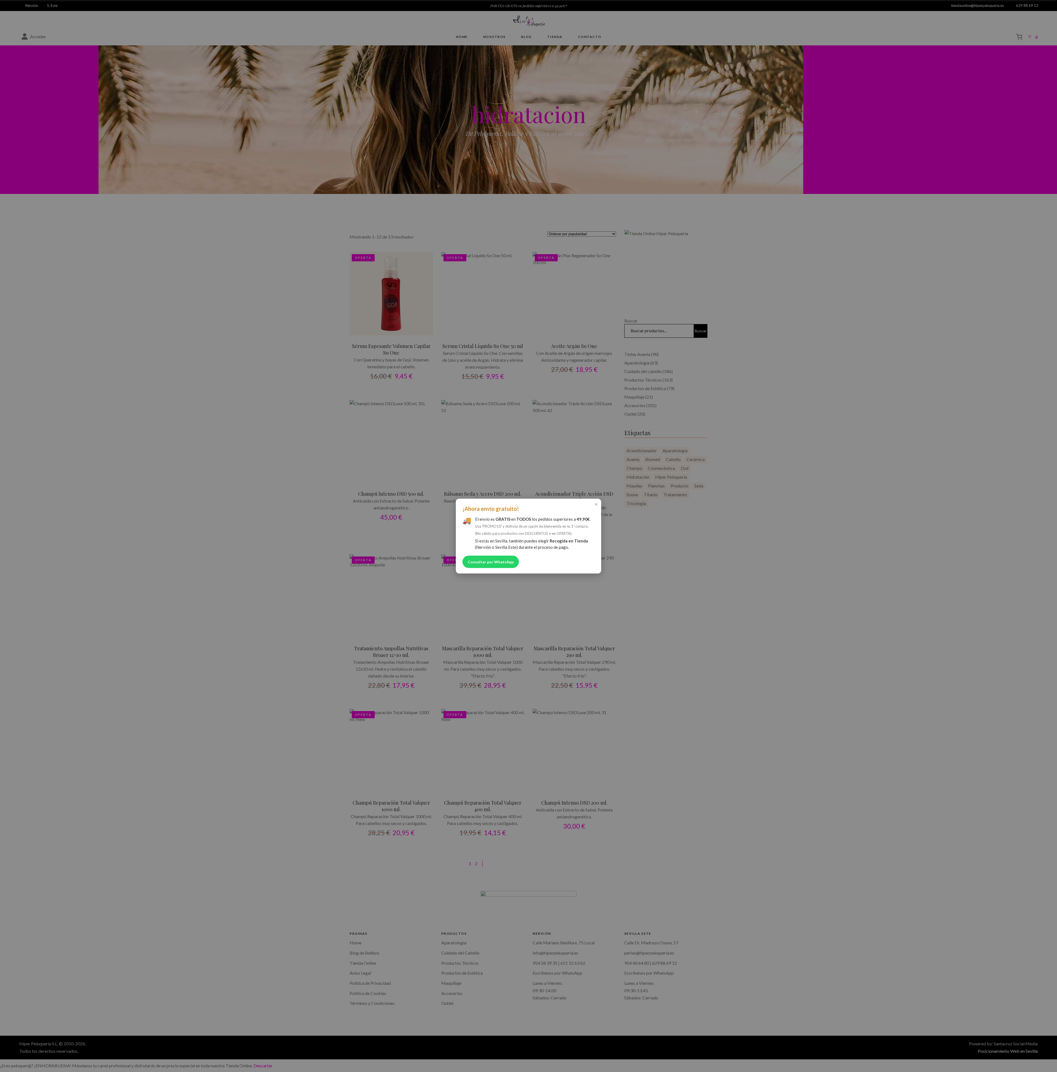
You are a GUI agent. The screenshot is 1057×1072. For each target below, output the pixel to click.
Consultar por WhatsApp (491, 562)
